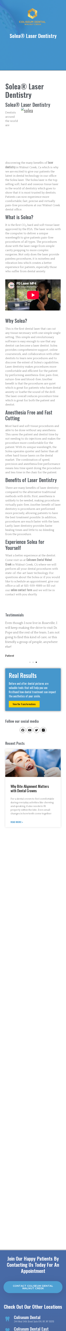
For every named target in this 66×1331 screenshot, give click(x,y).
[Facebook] (23, 730)
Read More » (17, 821)
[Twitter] (36, 730)
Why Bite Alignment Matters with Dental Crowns (30, 788)
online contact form (21, 590)
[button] (29, 662)
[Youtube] (30, 730)
